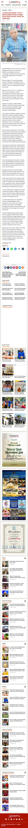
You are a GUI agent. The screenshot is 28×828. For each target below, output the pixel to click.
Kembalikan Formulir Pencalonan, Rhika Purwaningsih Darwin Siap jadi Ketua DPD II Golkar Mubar (17, 663)
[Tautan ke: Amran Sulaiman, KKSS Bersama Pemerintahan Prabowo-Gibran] (5, 593)
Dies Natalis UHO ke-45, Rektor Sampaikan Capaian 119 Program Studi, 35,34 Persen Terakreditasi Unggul (7, 289)
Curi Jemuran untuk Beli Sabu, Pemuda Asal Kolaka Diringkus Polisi (17, 756)
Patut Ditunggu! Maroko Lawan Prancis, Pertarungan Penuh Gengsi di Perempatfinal (18, 806)
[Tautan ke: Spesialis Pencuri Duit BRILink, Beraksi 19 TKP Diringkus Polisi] (5, 750)
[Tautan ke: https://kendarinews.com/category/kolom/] (25, 558)
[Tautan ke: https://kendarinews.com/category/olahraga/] (25, 773)
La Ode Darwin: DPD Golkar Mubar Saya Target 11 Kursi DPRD (17, 648)
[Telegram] (20, 267)
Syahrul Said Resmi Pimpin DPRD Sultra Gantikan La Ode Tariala (17, 677)
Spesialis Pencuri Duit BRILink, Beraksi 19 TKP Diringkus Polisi (16, 748)
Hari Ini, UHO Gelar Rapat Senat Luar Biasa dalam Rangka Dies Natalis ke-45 (20, 289)
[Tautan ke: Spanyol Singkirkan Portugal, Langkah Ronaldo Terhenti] (5, 793)
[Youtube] (17, 267)
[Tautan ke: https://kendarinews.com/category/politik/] (25, 644)
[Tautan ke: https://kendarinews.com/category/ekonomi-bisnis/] (25, 601)
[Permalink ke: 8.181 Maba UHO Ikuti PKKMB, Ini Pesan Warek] (7, 402)
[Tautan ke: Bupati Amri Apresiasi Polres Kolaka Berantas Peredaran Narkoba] (5, 765)
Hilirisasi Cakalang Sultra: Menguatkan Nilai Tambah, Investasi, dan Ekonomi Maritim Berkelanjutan (17, 577)
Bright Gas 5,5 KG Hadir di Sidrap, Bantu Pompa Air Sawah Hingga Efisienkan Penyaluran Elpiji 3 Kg (17, 635)
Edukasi (3, 21)
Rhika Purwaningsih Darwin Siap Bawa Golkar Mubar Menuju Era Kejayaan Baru (16, 655)
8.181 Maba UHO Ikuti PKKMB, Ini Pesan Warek (7, 298)
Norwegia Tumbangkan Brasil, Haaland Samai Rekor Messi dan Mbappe (16, 799)
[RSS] (22, 267)
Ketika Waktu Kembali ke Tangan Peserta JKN (17, 562)
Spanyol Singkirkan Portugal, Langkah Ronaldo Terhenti (18, 791)
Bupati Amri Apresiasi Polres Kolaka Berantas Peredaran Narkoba (17, 763)
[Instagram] (14, 267)
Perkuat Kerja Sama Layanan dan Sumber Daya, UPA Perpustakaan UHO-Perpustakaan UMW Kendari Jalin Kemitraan (7, 285)
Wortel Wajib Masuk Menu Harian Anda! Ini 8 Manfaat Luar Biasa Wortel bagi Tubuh (8, 274)
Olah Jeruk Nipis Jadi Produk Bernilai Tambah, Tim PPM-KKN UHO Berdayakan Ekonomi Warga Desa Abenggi (7, 294)
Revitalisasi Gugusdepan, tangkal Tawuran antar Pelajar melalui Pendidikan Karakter (17, 584)
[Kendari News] (14, 2)
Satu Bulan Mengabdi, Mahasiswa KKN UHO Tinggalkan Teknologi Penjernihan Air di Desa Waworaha (20, 294)
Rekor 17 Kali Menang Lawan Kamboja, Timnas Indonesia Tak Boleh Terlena (18, 784)
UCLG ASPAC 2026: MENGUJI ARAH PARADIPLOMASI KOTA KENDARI (16, 569)
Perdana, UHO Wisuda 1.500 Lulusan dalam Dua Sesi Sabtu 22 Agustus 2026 (20, 285)
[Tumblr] (11, 267)
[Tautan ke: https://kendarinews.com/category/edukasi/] (25, 687)
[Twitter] (8, 267)
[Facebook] (5, 267)
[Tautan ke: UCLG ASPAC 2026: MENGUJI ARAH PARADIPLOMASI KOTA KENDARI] (5, 571)
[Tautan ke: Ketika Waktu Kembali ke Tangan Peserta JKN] (5, 563)
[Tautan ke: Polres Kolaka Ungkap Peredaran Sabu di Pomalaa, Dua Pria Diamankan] (5, 742)
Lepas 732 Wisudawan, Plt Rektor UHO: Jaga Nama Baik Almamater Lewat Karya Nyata (7, 426)
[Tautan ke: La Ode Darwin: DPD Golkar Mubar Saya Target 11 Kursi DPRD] (5, 649)
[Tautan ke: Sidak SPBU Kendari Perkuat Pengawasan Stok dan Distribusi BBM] (5, 629)
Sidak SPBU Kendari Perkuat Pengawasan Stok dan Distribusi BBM (18, 627)
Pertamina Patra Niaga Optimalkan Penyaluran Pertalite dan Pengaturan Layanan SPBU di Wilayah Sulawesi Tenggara (17, 605)
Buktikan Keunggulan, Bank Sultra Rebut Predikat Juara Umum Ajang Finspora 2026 (17, 620)
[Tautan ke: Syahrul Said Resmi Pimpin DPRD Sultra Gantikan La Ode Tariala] (5, 679)
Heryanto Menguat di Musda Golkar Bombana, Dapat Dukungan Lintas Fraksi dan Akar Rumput (17, 670)
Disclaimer (3, 825)
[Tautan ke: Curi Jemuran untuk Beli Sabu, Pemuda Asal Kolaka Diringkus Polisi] (5, 757)
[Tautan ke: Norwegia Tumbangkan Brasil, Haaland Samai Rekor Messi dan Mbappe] (5, 800)
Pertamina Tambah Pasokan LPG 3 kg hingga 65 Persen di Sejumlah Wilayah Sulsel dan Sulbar (18, 612)
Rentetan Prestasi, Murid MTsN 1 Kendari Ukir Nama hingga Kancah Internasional (20, 426)
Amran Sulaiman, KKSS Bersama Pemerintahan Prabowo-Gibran (17, 592)
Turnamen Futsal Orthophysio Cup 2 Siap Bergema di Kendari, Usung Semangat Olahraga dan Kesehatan (17, 776)
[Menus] (2, 2)
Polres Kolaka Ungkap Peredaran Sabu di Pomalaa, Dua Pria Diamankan (17, 741)
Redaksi (18, 824)
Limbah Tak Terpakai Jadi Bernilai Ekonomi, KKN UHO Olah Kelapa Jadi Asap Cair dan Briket (20, 298)
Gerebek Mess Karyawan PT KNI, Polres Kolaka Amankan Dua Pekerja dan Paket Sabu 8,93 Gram (17, 733)
